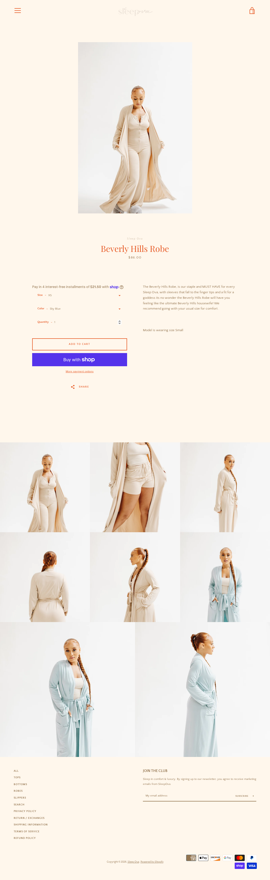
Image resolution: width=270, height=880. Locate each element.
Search (19, 804)
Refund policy (25, 838)
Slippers (20, 797)
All (16, 771)
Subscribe (242, 796)
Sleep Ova (133, 861)
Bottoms (20, 784)
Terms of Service (27, 831)
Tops (17, 777)
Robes (18, 791)
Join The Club (155, 771)
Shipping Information (31, 824)
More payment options (80, 371)
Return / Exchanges (29, 818)
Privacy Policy (25, 811)
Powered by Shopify (152, 861)
